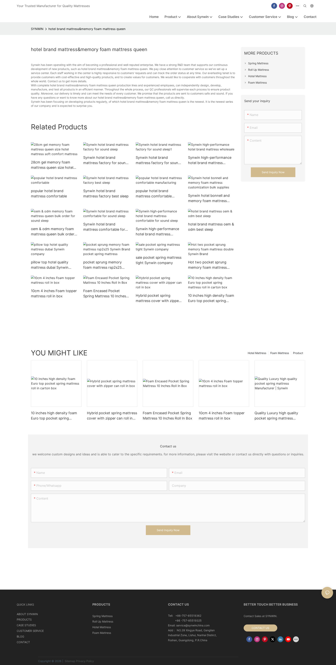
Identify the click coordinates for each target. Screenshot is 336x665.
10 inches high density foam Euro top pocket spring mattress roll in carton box (211, 298)
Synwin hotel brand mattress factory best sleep (106, 193)
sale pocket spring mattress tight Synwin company (158, 260)
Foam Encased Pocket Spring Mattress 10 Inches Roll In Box (104, 294)
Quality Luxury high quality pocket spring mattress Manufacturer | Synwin (276, 416)
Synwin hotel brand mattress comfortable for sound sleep (104, 227)
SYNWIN (37, 29)
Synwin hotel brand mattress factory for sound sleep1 (158, 160)
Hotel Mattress (257, 353)
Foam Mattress (279, 353)
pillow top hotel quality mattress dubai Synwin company (49, 265)
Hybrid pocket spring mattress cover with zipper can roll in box (158, 298)
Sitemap (69, 661)
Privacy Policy (85, 661)
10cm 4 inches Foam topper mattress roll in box (54, 293)
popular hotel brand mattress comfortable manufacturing (154, 194)
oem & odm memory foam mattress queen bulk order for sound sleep (52, 232)
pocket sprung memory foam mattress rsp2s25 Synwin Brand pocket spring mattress (106, 265)
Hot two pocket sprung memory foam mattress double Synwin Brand (207, 265)
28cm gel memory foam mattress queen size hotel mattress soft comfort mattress (52, 165)
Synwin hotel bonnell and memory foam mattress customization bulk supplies (210, 198)
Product (298, 353)
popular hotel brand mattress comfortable (49, 193)
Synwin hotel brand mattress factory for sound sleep (105, 160)
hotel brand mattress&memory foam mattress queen (86, 29)
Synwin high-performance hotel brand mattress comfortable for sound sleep (159, 232)
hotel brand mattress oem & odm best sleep (211, 226)
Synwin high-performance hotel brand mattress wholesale (209, 160)
